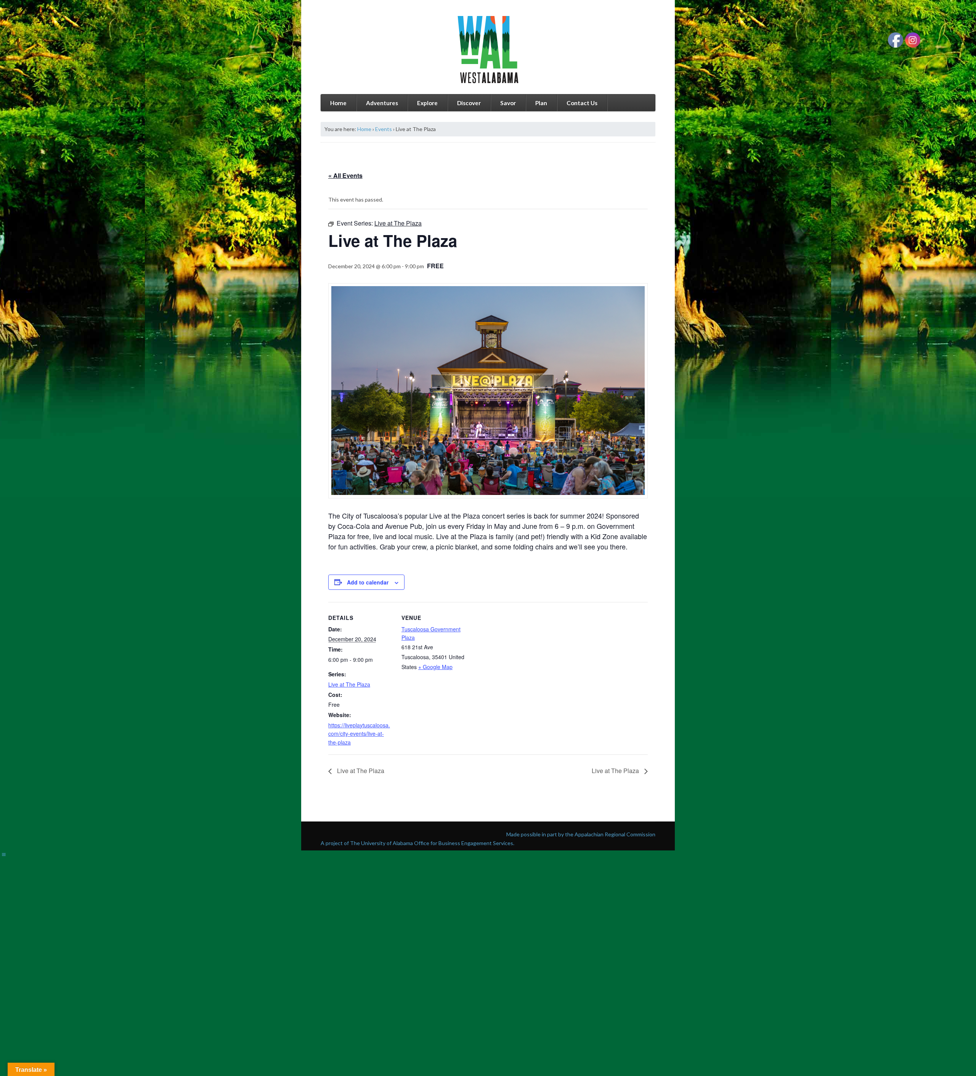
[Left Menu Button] (4, 854)
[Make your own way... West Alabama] (488, 49)
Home (338, 102)
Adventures (382, 102)
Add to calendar (367, 582)
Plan (541, 102)
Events (383, 129)
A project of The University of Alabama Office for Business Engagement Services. (417, 843)
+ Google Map (435, 667)
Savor (508, 102)
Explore (427, 102)
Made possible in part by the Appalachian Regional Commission (580, 834)
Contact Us (582, 102)
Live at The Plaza (349, 684)
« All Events (345, 175)
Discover (469, 102)
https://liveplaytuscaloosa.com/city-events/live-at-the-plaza (359, 733)
